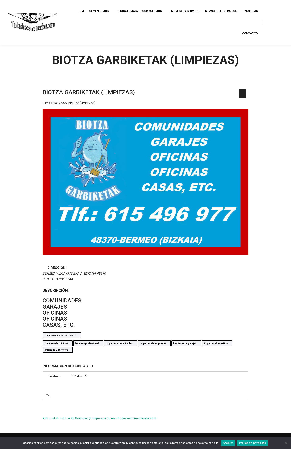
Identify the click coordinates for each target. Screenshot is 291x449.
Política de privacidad (252, 442)
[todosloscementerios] (32, 22)
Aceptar (228, 442)
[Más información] (276, 22)
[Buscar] (269, 22)
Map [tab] (48, 395)
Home (46, 102)
